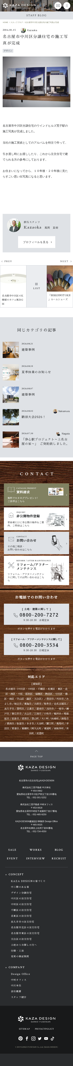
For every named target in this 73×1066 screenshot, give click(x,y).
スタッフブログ (16, 22)
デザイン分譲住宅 (21, 893)
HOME (5, 22)
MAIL (57, 5)
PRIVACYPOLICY (44, 1029)
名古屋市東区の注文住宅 (25, 933)
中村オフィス (19, 980)
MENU (66, 5)
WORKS (36, 850)
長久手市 (9, 708)
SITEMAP (24, 1029)
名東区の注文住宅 (21, 916)
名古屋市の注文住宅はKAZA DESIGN (36, 780)
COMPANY (17, 967)
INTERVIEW (35, 858)
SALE (12, 850)
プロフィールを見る (36, 242)
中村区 (31, 689)
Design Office (20, 974)
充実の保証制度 (20, 956)
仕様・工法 (17, 951)
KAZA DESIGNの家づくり (28, 881)
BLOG (59, 850)
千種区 (41, 689)
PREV (8, 261)
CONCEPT (16, 874)
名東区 (51, 689)
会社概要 (16, 991)
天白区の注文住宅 (21, 939)
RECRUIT (59, 858)
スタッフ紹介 (19, 997)
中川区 (21, 689)
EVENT (12, 858)
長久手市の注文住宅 (22, 922)
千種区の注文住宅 (21, 910)
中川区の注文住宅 (21, 898)
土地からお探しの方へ (24, 945)
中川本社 (16, 985)
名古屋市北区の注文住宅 (25, 927)
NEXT (64, 261)
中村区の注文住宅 (21, 904)
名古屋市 (10, 689)
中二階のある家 (20, 887)
